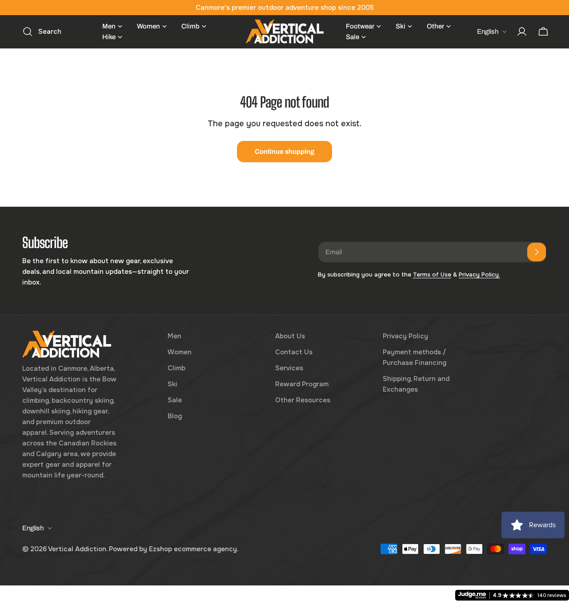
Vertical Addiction (77, 549)
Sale (175, 400)
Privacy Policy (405, 336)
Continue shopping (284, 151)
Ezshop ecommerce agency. (193, 549)
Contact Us (294, 352)
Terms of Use (432, 274)
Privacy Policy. (479, 274)
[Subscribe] (536, 252)
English (487, 31)
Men (174, 336)
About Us (290, 336)
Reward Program (302, 384)
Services (289, 368)
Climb (176, 368)
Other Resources (302, 400)
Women (180, 352)
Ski (172, 384)
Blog (175, 416)
